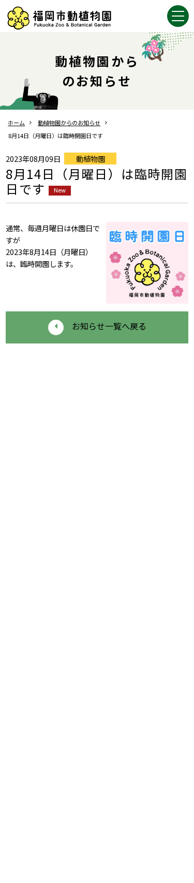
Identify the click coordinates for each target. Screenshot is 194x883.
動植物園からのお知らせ (69, 122)
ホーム (16, 122)
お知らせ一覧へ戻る (109, 326)
